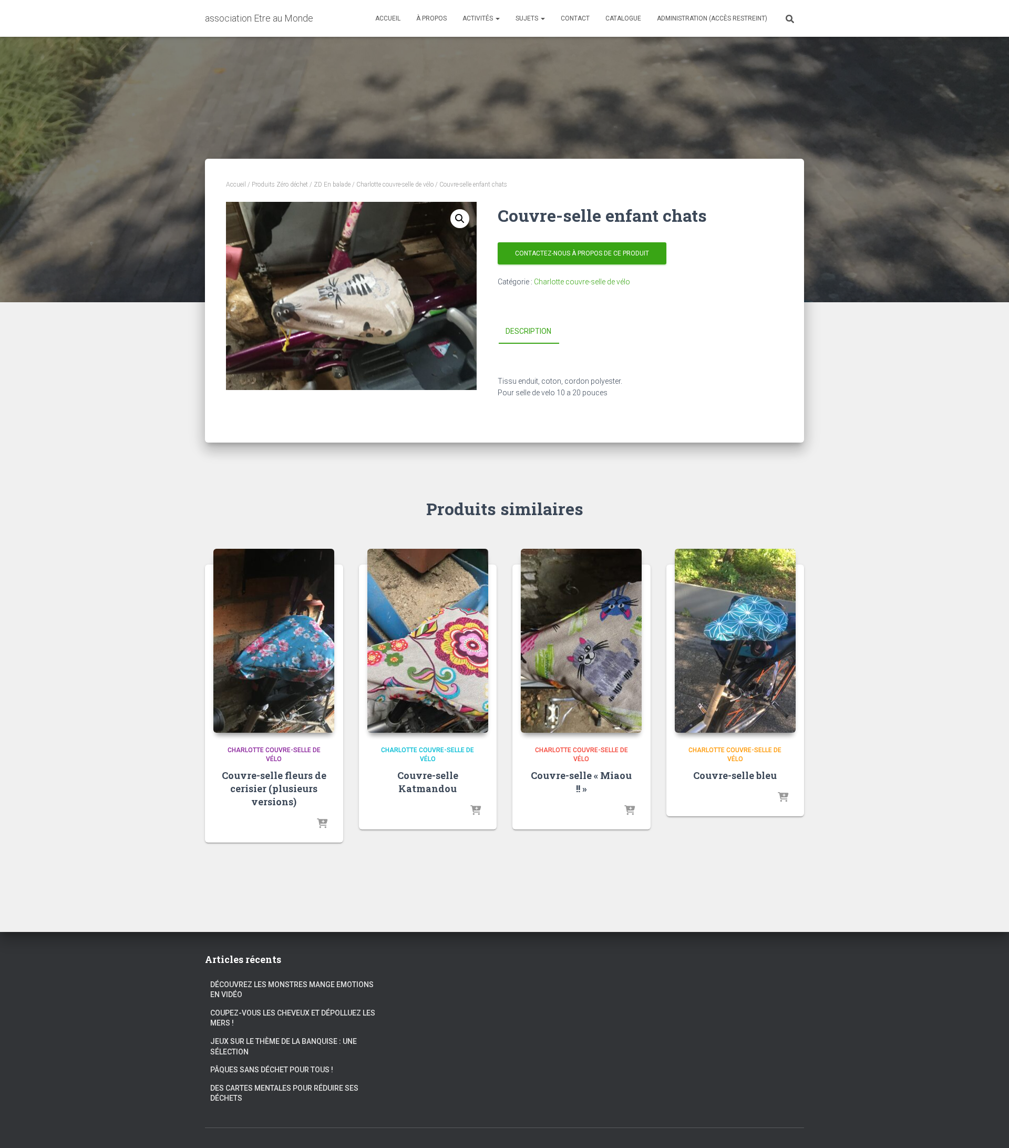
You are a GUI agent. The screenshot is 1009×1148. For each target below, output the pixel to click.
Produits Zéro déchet (280, 184)
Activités (478, 18)
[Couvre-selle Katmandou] (427, 641)
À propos (431, 18)
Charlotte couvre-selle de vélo (395, 184)
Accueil (387, 18)
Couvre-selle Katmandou (427, 782)
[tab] (536, 332)
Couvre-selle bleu (735, 775)
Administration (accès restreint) (712, 18)
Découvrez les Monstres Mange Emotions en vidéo (292, 989)
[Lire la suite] (322, 824)
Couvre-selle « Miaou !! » (581, 782)
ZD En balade (332, 184)
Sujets (528, 18)
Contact (575, 18)
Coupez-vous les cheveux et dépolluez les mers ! (292, 1018)
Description (528, 331)
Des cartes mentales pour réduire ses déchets (284, 1093)
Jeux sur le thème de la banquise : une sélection (283, 1046)
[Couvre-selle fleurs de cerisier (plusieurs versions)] (273, 641)
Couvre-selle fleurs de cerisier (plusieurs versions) (274, 788)
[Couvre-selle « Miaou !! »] (581, 641)
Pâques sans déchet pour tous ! (271, 1069)
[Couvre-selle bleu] (735, 641)
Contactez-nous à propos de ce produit (582, 253)
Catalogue (623, 18)
